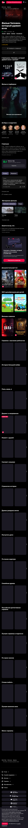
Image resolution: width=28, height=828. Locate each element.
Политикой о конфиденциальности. (11, 820)
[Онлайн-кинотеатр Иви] (4, 2)
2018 (5, 31)
